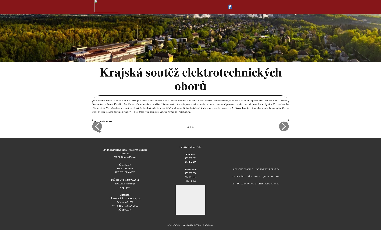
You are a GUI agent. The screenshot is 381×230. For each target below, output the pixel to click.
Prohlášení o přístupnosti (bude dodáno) (255, 177)
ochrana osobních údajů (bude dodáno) (256, 169)
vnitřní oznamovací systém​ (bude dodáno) (256, 184)
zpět (99, 132)
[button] (97, 126)
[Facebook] (230, 6)
